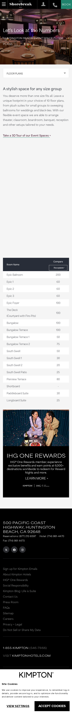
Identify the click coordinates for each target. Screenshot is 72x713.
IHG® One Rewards (15, 580)
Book (66, 4)
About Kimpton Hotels (17, 574)
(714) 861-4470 (55, 536)
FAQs (6, 607)
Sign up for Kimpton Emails (20, 569)
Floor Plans (15, 73)
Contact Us (10, 596)
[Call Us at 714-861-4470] (53, 4)
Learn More (35, 478)
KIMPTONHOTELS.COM (31, 655)
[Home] (21, 4)
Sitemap (8, 613)
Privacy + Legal (12, 624)
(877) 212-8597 (27, 536)
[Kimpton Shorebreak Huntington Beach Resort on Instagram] (22, 549)
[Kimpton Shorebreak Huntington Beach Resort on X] (6, 549)
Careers (8, 619)
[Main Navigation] (4, 4)
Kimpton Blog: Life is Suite (19, 591)
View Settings (18, 706)
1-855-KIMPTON (16, 648)
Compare (58, 261)
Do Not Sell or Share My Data (22, 630)
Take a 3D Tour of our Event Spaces (26, 135)
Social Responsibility (16, 585)
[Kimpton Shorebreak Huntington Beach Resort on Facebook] (14, 549)
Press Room (10, 602)
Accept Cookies (52, 706)
